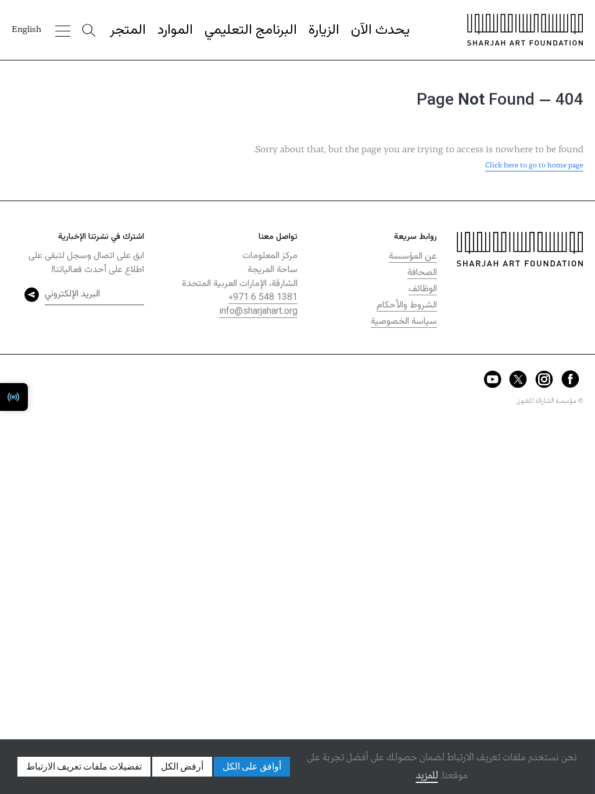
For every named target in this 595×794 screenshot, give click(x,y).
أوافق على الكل (252, 766)
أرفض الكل (182, 766)
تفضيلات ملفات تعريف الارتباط (84, 766)
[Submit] (32, 294)
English (26, 30)
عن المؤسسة (413, 256)
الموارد (175, 30)
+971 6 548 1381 (263, 298)
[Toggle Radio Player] (14, 397)
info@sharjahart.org (258, 312)
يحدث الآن (380, 30)
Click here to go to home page (534, 165)
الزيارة (324, 30)
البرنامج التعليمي (251, 30)
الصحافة (422, 273)
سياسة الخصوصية (404, 321)
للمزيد (427, 775)
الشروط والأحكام (407, 305)
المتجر (128, 30)
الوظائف (422, 289)
